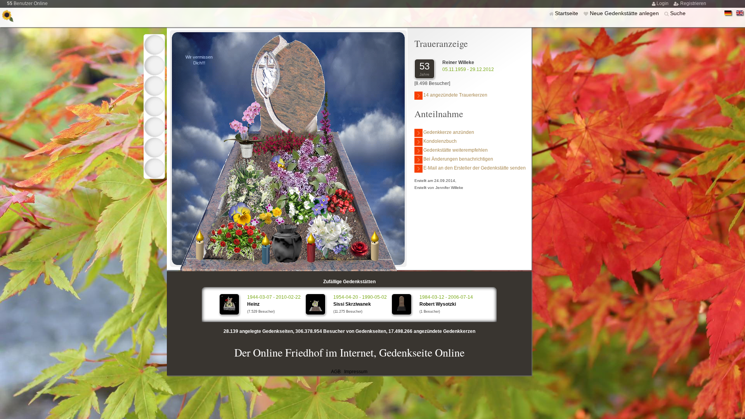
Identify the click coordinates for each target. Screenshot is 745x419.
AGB (336, 371)
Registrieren (693, 3)
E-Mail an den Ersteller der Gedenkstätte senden (474, 168)
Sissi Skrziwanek (352, 304)
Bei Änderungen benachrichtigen (458, 159)
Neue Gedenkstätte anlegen (625, 13)
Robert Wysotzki (437, 304)
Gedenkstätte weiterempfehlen (455, 150)
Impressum (355, 371)
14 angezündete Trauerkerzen (455, 95)
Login (663, 3)
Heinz (253, 304)
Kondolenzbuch (440, 141)
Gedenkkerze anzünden (448, 132)
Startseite (567, 13)
